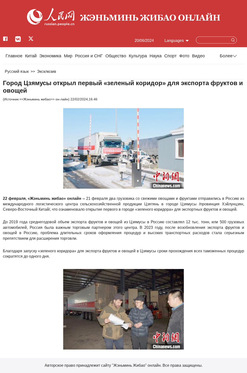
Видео (198, 55)
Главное (14, 55)
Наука (156, 55)
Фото (184, 55)
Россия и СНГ (89, 55)
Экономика (50, 55)
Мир (68, 55)
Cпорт (170, 55)
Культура (138, 55)
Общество (115, 55)
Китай (31, 55)
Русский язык (17, 71)
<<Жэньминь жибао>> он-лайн (44, 99)
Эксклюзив (46, 71)
